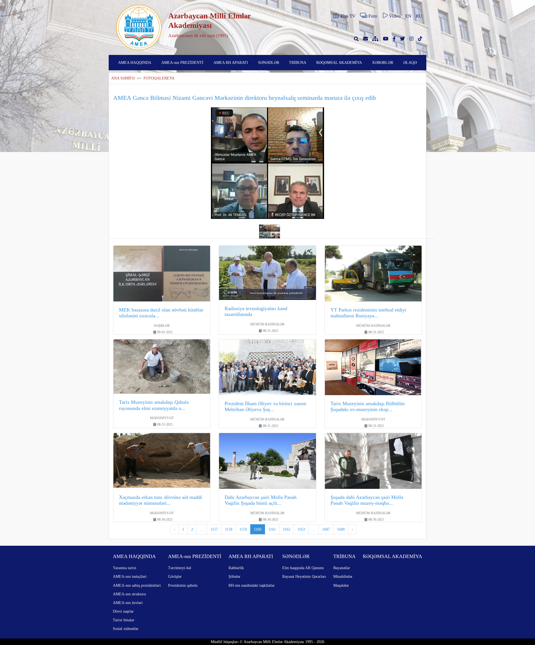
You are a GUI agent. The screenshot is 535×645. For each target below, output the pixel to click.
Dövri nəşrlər (123, 611)
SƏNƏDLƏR (268, 62)
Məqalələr (341, 585)
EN (408, 16)
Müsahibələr (342, 576)
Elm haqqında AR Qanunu (303, 568)
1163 (301, 529)
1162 (286, 529)
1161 (272, 529)
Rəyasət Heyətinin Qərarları (304, 576)
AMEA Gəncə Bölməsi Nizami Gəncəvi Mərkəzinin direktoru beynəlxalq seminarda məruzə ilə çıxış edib (244, 97)
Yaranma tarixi (124, 568)
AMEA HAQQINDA (134, 62)
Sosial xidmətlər (125, 628)
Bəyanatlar (341, 568)
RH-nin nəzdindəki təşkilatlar (251, 585)
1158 (228, 529)
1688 (341, 529)
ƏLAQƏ (410, 62)
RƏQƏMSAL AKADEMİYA (339, 62)
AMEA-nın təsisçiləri (130, 576)
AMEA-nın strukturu (129, 594)
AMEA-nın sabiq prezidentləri (137, 585)
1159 (243, 529)
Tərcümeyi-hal (179, 568)
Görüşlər (175, 576)
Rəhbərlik (236, 568)
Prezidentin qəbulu (183, 585)
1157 (214, 529)
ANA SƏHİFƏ (123, 78)
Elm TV (348, 16)
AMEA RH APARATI (230, 62)
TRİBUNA (297, 62)
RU (419, 16)
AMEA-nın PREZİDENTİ (182, 62)
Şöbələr (234, 576)
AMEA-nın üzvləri (128, 602)
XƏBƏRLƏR (382, 62)
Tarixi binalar (123, 620)
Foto (372, 16)
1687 (326, 529)
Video (395, 16)
